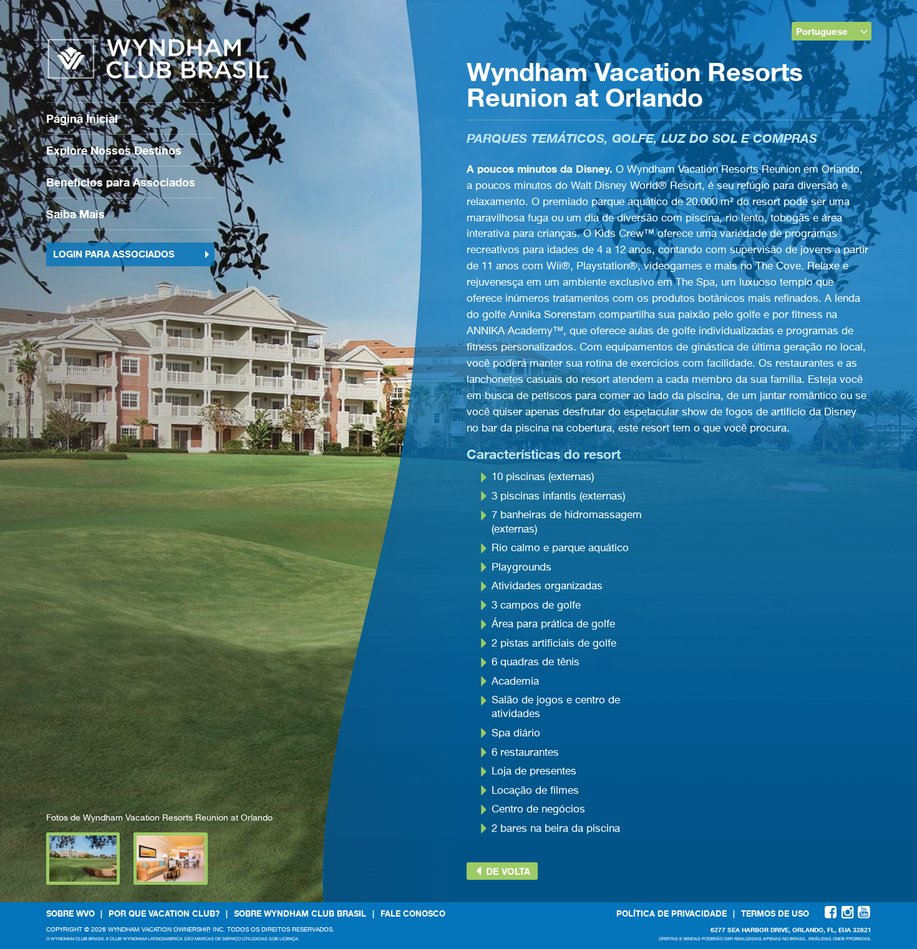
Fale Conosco (413, 913)
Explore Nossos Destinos (114, 150)
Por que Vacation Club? (164, 913)
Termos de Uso (775, 913)
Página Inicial (82, 118)
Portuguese (822, 31)
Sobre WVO (70, 913)
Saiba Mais (75, 214)
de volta (506, 871)
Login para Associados (114, 253)
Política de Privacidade (671, 913)
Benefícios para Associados (120, 182)
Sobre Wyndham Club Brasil (300, 913)
